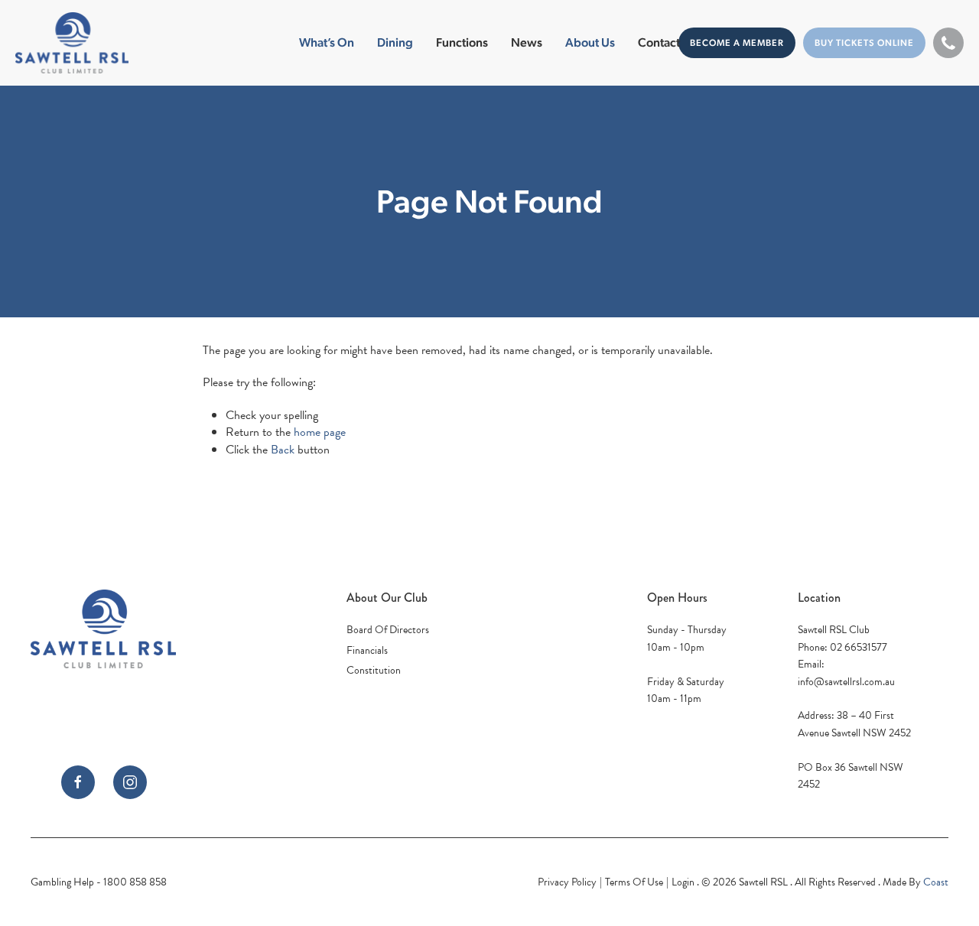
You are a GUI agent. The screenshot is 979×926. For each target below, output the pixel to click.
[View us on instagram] (130, 782)
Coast (935, 882)
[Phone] (948, 43)
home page (320, 432)
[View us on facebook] (78, 782)
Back (282, 449)
